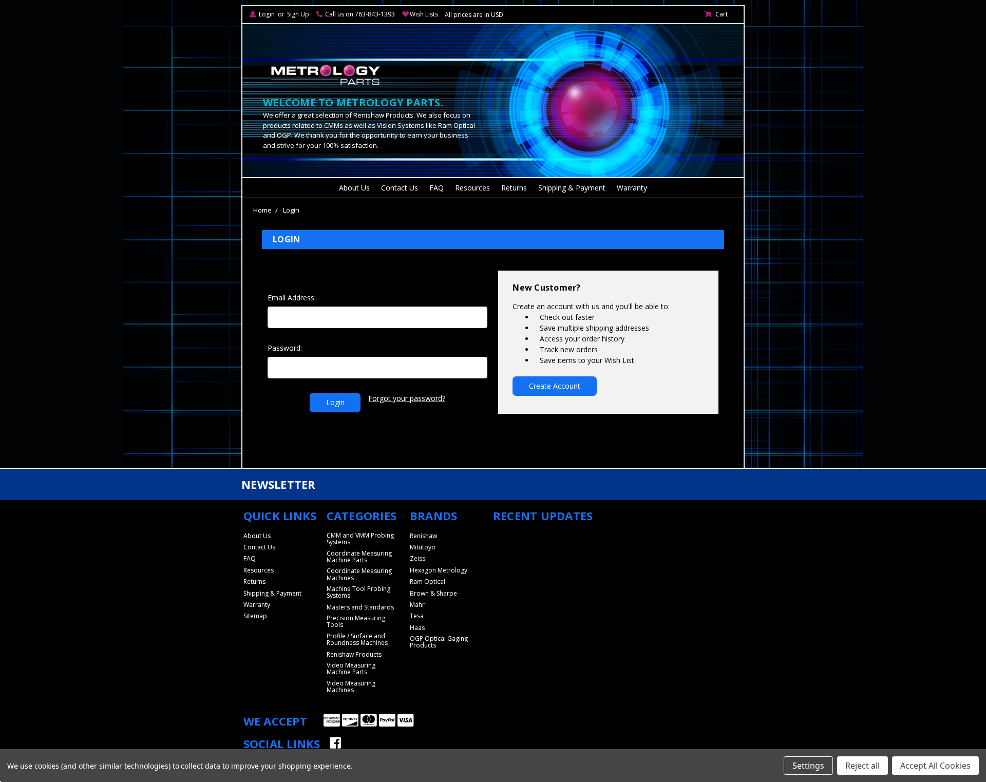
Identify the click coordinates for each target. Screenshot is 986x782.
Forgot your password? (406, 398)
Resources (472, 188)
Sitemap (255, 616)
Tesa (417, 616)
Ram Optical (427, 581)
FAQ (436, 188)
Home (262, 210)
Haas (417, 627)
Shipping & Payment (571, 188)
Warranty (632, 188)
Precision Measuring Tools (356, 621)
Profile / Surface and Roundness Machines (357, 639)
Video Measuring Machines (351, 686)
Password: (285, 348)
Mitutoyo (422, 547)
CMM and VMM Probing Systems (360, 538)
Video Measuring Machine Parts (351, 668)
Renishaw (423, 535)
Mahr (417, 604)
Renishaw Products (354, 654)
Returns (514, 188)
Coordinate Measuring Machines (359, 574)
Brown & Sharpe (433, 593)
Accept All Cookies (935, 765)
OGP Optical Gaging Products (439, 642)
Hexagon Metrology (438, 570)
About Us (354, 188)
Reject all (862, 765)
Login (267, 14)
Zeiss (417, 558)
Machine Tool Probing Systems (358, 592)
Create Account (554, 386)
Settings (808, 765)
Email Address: (292, 297)
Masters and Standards (360, 607)
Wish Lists (424, 14)
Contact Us (399, 188)
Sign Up (298, 14)
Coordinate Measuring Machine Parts (359, 556)
